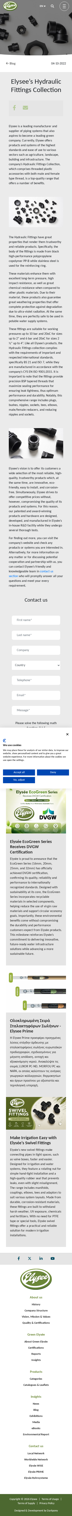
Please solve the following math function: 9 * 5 (36, 726)
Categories (36, 1379)
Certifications (36, 1347)
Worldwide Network (36, 1459)
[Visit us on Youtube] (53, 1259)
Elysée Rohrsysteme (36, 1478)
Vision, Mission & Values (36, 1316)
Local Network (36, 1453)
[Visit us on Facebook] (19, 1259)
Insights (36, 1360)
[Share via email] (28, 108)
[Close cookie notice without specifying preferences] (67, 734)
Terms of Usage (50, 1499)
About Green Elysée (36, 1341)
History (36, 1304)
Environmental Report (36, 1434)
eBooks (36, 1428)
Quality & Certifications (36, 1323)
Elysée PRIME (36, 1471)
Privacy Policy (46, 1503)
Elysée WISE (36, 1465)
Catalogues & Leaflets (36, 1385)
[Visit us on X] (29, 1259)
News (36, 1403)
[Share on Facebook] (17, 108)
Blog (12, 63)
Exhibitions (36, 1416)
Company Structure (36, 1310)
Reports (36, 1354)
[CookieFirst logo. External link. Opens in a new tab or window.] (4, 740)
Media (36, 1422)
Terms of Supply (26, 1503)
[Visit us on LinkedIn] (41, 1259)
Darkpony (52, 1510)
